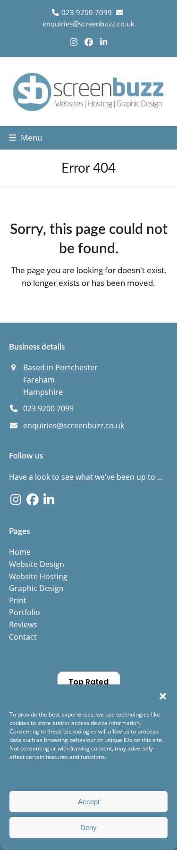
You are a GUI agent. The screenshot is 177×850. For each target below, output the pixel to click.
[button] (163, 696)
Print (17, 600)
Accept (89, 802)
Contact (23, 637)
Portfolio (24, 612)
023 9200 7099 (48, 408)
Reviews (23, 624)
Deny (88, 828)
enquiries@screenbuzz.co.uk (88, 23)
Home (20, 552)
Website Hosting (38, 576)
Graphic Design (36, 588)
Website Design (36, 564)
